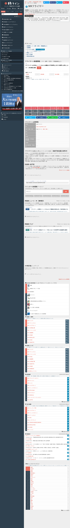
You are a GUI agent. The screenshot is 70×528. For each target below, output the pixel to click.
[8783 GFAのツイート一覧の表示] (68, 418)
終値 (32, 507)
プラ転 (32, 493)
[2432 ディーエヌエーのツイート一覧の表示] (68, 415)
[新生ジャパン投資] (12, 102)
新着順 (64, 170)
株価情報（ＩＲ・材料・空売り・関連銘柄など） (37, 46)
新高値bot (32, 291)
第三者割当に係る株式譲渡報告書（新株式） (38, 454)
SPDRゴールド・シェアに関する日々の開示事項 (39, 451)
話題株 (27, 74)
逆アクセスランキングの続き (17, 90)
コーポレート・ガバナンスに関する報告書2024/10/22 (40, 457)
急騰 (31, 285)
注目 (32, 486)
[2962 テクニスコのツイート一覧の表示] (68, 380)
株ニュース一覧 (63, 200)
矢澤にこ (32, 304)
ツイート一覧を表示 (40, 49)
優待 (32, 480)
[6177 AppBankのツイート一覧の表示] (68, 453)
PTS (34, 167)
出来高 (32, 506)
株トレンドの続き (65, 510)
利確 (32, 484)
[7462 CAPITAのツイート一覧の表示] (68, 400)
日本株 (32, 481)
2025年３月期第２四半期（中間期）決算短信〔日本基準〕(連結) (42, 447)
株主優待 (32, 496)
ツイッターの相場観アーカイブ (35, 51)
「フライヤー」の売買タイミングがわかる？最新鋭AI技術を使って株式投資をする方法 (49, 209)
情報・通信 (45, 129)
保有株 (32, 491)
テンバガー (33, 488)
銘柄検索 (3, 11)
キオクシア (33, 477)
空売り (38, 167)
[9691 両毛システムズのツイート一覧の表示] (68, 446)
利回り (32, 474)
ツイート (7, 11)
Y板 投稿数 (57, 74)
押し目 (32, 483)
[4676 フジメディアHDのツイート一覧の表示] (68, 408)
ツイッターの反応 (30, 49)
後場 (32, 470)
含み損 (32, 468)
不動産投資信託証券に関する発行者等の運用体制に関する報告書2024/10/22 (44, 437)
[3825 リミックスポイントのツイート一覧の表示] (68, 388)
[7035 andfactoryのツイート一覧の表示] (68, 395)
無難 (32, 500)
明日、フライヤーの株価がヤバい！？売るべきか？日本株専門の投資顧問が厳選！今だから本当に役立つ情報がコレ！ (49, 230)
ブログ (20, 11)
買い (32, 501)
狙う (32, 494)
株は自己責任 (32, 298)
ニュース (16, 11)
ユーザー (12, 11)
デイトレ (32, 487)
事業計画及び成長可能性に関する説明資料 (38, 440)
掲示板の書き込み (30, 56)
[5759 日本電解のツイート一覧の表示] (68, 439)
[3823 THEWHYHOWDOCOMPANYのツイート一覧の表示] (68, 422)
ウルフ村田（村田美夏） (35, 307)
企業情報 (29, 47)
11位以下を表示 (66, 401)
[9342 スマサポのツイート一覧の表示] (68, 442)
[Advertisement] (47, 32)
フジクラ (34, 490)
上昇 (32, 504)
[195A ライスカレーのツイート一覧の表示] (68, 393)
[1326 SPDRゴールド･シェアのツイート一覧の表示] (68, 449)
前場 (32, 475)
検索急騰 (42, 74)
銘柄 (32, 467)
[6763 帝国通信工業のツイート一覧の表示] (68, 456)
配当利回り (33, 473)
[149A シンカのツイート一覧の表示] (68, 383)
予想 (32, 503)
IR (36, 167)
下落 (32, 509)
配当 (32, 478)
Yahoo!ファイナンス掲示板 (64, 279)
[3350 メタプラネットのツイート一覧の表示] (68, 385)
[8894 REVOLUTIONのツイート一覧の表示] (68, 425)
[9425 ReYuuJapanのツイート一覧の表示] (68, 390)
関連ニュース (29, 52)
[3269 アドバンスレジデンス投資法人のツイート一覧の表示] (68, 435)
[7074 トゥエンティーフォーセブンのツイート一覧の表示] (68, 397)
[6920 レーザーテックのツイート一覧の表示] (68, 420)
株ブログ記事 (29, 54)
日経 (32, 497)
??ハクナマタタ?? (33, 310)
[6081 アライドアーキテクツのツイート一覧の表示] (68, 378)
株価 (32, 471)
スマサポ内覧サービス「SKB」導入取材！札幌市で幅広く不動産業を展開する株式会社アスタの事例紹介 (47, 444)
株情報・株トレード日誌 (35, 288)
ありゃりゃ (32, 294)
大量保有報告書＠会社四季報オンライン (38, 301)
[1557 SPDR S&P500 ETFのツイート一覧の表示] (68, 459)
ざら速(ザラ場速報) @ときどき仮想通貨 (38, 313)
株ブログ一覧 (63, 224)
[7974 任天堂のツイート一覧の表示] (68, 427)
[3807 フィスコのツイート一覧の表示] (68, 430)
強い (32, 499)
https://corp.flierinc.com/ (41, 126)
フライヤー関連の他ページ (30, 14)
